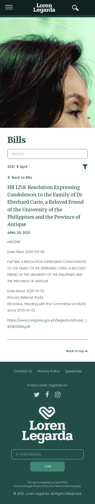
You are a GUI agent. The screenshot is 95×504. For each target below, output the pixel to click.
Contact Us (23, 371)
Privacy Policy (49, 371)
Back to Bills (21, 177)
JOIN (47, 466)
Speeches (73, 371)
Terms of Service (64, 486)
